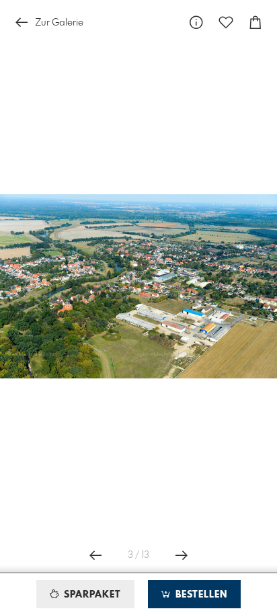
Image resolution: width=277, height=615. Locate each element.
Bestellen (199, 595)
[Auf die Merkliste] (226, 22)
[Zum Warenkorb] (255, 22)
